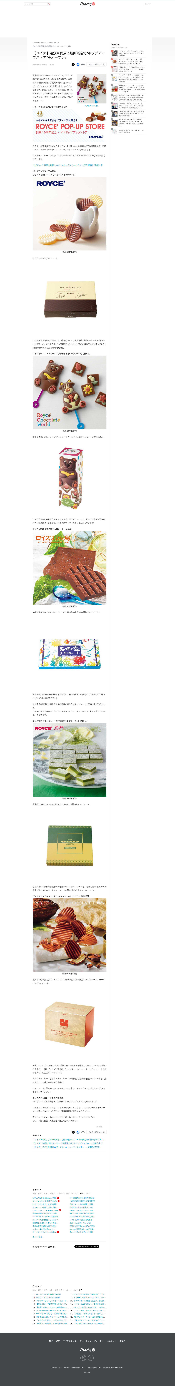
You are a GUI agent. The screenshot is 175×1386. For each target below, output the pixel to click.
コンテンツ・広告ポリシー (93, 1367)
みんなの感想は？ (95, 64)
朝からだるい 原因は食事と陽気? (45, 1207)
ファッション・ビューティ (92, 1341)
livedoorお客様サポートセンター (112, 1367)
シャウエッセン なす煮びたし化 (45, 1201)
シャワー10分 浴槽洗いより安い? (45, 1220)
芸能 (67, 1194)
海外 (45, 1194)
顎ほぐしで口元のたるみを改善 (48, 1297)
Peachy (87, 4)
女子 (81, 1194)
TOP (51, 1341)
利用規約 (66, 1367)
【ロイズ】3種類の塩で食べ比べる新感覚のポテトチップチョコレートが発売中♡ (67, 1143)
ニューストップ (37, 42)
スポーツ (60, 1194)
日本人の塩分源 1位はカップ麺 (44, 1198)
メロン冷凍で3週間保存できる (81, 1220)
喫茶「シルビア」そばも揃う (80, 1223)
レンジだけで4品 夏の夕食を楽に (82, 1217)
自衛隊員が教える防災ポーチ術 (81, 1207)
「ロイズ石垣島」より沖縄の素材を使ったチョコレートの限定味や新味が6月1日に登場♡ (71, 1140)
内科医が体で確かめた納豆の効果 (82, 1226)
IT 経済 (52, 1194)
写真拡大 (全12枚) (91, 106)
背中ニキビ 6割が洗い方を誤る (44, 1232)
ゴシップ (74, 1194)
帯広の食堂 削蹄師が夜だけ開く (45, 1226)
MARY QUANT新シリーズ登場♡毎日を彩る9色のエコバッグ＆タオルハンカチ (65, 1314)
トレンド (89, 1194)
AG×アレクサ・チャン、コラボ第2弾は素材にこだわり (94, 1317)
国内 (39, 1194)
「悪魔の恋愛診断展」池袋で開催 (82, 1201)
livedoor (148, 4)
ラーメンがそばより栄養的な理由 (45, 1210)
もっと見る (37, 1237)
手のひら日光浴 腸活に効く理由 (81, 1232)
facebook (91, 1358)
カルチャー (111, 1341)
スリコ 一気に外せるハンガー (44, 1229)
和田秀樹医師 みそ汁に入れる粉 (45, 1213)
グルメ (122, 1341)
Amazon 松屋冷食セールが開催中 (82, 1229)
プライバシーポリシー (77, 1367)
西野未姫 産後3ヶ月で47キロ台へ (45, 1223)
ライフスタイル (70, 1341)
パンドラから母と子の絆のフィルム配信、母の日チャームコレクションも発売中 (66, 1310)
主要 (34, 1194)
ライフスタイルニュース (50, 42)
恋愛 (58, 1341)
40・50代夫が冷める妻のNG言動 (82, 1198)
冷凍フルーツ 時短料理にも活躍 (81, 1204)
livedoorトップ (56, 1367)
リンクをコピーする (83, 64)
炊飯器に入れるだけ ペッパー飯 (81, 1210)
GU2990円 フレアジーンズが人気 (45, 1217)
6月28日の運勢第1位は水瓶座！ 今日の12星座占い (93, 1307)
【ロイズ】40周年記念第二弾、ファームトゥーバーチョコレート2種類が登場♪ (66, 1147)
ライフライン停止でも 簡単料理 (45, 1204)
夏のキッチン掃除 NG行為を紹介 (82, 1213)
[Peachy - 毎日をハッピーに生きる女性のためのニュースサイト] (87, 1348)
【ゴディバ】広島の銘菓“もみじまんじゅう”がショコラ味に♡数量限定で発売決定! (68, 165)
